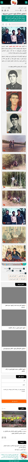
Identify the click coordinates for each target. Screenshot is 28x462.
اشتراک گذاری (8, 270)
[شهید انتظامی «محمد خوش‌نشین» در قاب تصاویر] (14, 359)
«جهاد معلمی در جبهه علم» (20, 449)
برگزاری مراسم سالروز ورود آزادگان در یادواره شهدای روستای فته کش (15, 446)
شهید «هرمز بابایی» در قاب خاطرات (16, 328)
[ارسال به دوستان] (8, 10)
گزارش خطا (6, 268)
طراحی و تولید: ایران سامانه (14, 461)
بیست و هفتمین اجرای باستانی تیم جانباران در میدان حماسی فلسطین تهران (14, 432)
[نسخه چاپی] (2, 10)
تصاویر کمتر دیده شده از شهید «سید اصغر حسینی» (15, 306)
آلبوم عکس (21, 8)
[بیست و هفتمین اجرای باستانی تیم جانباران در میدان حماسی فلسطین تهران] (14, 419)
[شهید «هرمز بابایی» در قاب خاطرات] (14, 318)
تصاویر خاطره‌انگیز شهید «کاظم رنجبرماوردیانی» (14, 348)
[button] (5, 437)
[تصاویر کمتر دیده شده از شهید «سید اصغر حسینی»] (14, 295)
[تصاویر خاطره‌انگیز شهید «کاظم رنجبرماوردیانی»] (14, 338)
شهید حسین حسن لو (14, 279)
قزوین (25, 8)
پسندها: (17, 270)
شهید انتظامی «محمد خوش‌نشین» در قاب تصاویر (15, 370)
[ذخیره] (5, 10)
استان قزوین (15, 46)
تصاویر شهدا (23, 279)
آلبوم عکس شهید (12, 276)
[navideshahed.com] (24, 456)
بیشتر (4, 408)
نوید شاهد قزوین (22, 276)
